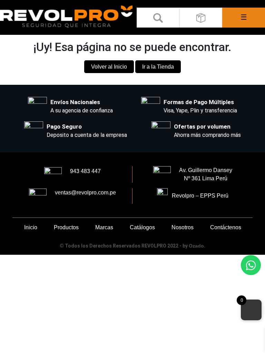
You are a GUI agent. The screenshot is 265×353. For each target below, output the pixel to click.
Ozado (196, 246)
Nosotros (182, 227)
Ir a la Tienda (158, 67)
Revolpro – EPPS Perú (198, 196)
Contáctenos (225, 227)
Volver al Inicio (109, 67)
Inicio (30, 227)
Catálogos (142, 227)
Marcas (104, 227)
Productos (66, 227)
